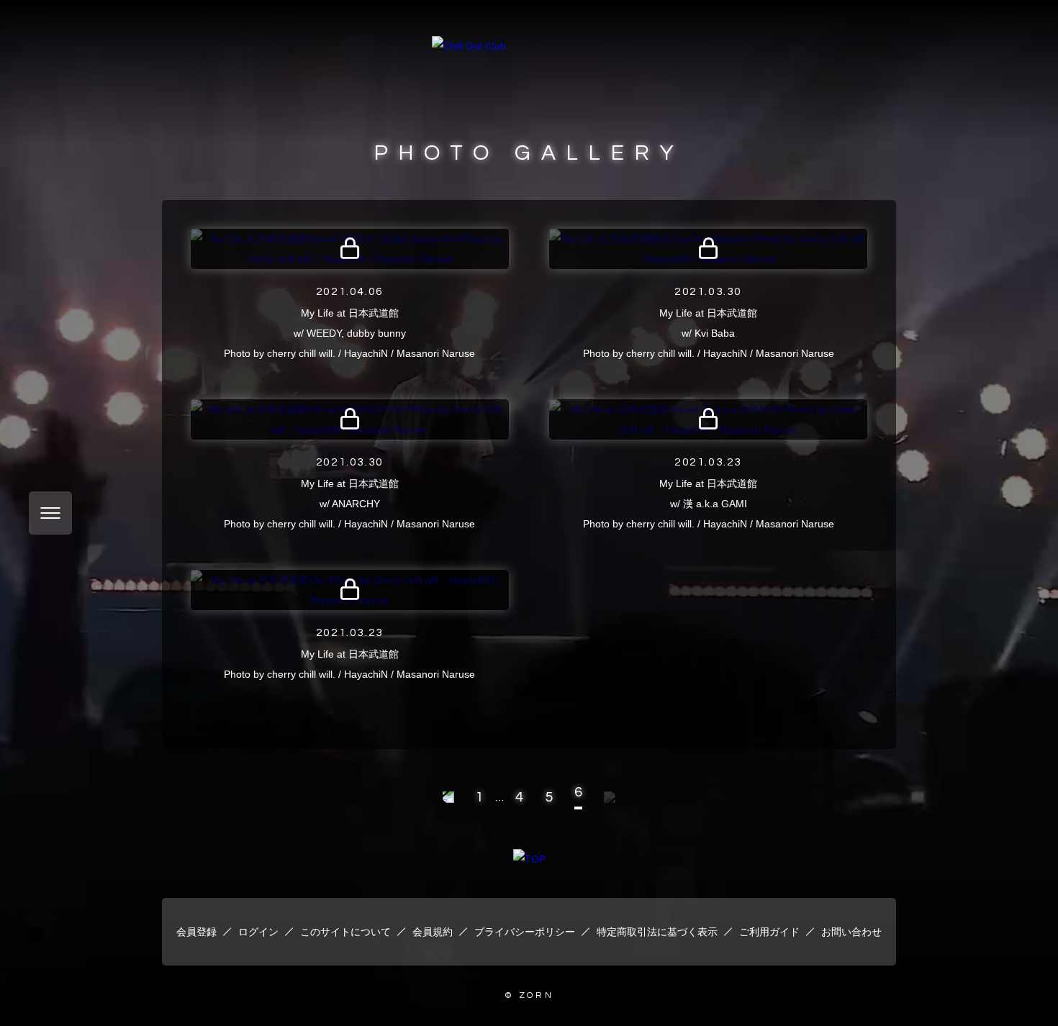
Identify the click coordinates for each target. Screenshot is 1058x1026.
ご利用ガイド (769, 932)
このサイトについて (345, 932)
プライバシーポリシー (524, 932)
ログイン (258, 932)
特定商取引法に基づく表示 (657, 932)
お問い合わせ (851, 932)
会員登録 (196, 932)
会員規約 (432, 932)
